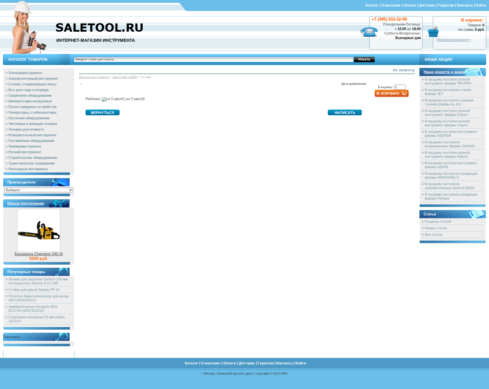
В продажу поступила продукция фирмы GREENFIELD (451, 176)
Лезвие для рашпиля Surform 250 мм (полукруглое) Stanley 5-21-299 (38, 281)
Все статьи (433, 235)
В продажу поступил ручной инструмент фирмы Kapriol (447, 155)
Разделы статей (438, 222)
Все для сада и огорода (28, 90)
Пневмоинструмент (24, 146)
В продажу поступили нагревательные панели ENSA (449, 186)
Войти (481, 5)
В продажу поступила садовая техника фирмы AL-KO (449, 102)
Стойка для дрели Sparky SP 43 (33, 290)
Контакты (465, 5)
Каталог (372, 5)
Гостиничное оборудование (31, 141)
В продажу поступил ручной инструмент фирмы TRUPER (448, 81)
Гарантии (446, 5)
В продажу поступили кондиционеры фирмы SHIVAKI (450, 144)
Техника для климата (26, 129)
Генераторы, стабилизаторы (32, 112)
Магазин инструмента (94, 77)
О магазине (391, 5)
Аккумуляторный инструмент (33, 79)
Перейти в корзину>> (453, 40)
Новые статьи (436, 228)
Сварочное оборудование (30, 96)
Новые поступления (25, 203)
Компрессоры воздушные (30, 101)
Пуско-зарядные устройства (32, 107)
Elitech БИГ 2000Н (125, 77)
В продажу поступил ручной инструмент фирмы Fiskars (447, 113)
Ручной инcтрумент (24, 152)
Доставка (427, 5)
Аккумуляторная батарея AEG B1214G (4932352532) (32, 309)
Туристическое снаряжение (31, 163)
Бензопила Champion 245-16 (39, 254)
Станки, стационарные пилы (32, 84)
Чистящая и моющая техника (32, 124)
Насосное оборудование (29, 118)
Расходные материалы (28, 169)
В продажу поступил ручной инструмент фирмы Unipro (447, 123)
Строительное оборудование (32, 158)
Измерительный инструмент (32, 135)
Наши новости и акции (444, 72)
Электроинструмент (25, 73)
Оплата (410, 5)
